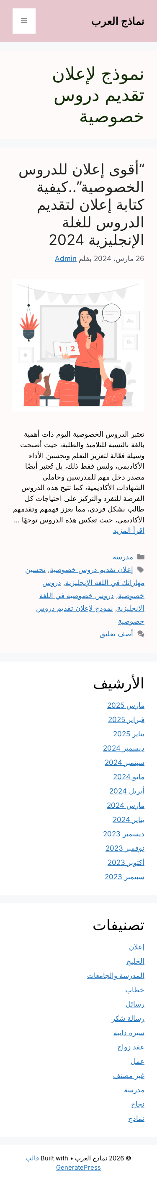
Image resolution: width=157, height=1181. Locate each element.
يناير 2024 (128, 819)
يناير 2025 (128, 734)
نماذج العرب (117, 21)
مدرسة (123, 557)
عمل (137, 1061)
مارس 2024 (125, 805)
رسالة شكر (128, 1018)
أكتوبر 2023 (126, 862)
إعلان (136, 947)
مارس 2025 (125, 705)
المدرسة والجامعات (115, 975)
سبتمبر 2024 (124, 762)
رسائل (135, 1004)
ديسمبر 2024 (123, 748)
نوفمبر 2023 (125, 848)
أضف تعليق (116, 634)
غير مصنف (128, 1075)
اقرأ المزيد (128, 530)
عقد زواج (130, 1047)
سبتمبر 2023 (124, 877)
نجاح (137, 1104)
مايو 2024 (128, 776)
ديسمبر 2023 (123, 834)
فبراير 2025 (126, 719)
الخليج (135, 961)
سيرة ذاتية (128, 1032)
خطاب (134, 990)
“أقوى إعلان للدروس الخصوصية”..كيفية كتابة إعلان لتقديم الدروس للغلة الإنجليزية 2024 (81, 204)
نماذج (136, 1118)
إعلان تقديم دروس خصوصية (91, 569)
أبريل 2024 (126, 791)
